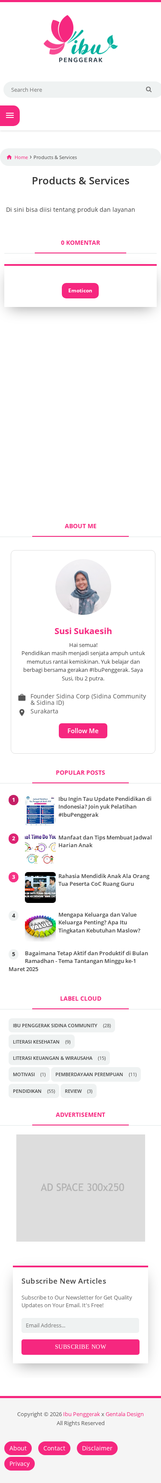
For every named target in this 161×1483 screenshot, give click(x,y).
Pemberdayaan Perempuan (89, 1074)
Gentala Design (125, 1414)
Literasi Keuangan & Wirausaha (52, 1058)
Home (21, 157)
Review (73, 1091)
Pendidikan (27, 1091)
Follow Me (83, 730)
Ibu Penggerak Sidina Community (55, 1025)
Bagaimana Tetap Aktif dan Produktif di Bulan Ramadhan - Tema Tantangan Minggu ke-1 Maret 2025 (78, 960)
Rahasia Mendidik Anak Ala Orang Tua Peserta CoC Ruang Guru (103, 879)
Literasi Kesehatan (36, 1041)
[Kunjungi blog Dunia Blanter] (80, 1239)
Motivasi (24, 1074)
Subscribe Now (80, 1347)
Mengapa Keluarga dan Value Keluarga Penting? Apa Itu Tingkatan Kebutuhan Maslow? (99, 922)
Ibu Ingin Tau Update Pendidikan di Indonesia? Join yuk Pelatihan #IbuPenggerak (105, 806)
